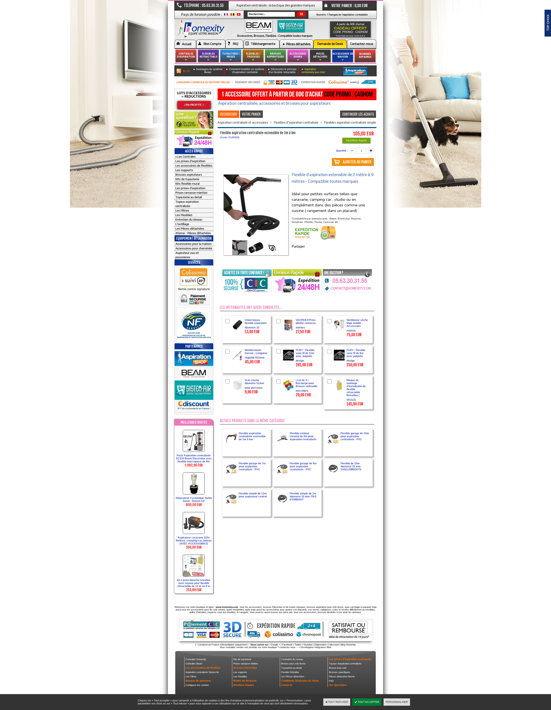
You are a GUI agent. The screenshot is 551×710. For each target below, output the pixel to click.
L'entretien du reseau (292, 659)
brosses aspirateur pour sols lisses (325, 607)
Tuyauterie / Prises (231, 55)
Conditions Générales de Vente (300, 680)
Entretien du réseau (188, 219)
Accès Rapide (194, 151)
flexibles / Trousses (253, 55)
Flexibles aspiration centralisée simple (350, 122)
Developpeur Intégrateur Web (315, 647)
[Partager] (305, 247)
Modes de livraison (244, 680)
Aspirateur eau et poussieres (187, 255)
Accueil (186, 43)
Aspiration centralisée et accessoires (243, 122)
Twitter (297, 644)
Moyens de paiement (198, 680)
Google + (275, 644)
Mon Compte (212, 43)
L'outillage (182, 224)
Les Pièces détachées (189, 228)
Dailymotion (320, 644)
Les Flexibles (183, 215)
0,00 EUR (361, 5)
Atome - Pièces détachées (193, 233)
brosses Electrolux (273, 607)
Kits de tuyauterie (187, 179)
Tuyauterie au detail (188, 197)
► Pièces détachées (296, 43)
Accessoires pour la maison (193, 243)
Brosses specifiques (339, 672)
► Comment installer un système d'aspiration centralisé (245, 71)
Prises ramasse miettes (191, 192)
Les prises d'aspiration (190, 161)
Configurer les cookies (197, 685)
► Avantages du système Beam (208, 71)
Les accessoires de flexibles (193, 165)
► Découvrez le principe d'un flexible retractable (282, 71)
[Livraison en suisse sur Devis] (238, 15)
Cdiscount (333, 644)
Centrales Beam (194, 663)
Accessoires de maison (343, 55)
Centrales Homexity (196, 659)
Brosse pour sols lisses (293, 663)
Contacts (286, 685)
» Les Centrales (185, 156)
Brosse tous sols (338, 668)
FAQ (235, 43)
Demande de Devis (330, 43)
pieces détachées (320, 55)
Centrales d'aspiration (186, 55)
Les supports (184, 170)
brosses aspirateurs (275, 55)
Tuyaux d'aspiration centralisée (345, 663)
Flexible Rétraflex (290, 672)
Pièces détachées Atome (342, 676)
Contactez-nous (361, 43)
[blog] (178, 71)
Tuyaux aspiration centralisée (187, 204)
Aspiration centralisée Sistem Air (202, 672)
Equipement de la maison (194, 238)
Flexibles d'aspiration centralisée (296, 122)
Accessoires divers (297, 55)
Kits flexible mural (187, 183)
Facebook (287, 644)
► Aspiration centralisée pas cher (313, 71)
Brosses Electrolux (245, 667)
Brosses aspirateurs (188, 174)
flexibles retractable (208, 55)
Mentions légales (243, 685)
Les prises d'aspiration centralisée (350, 659)
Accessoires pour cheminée (193, 248)
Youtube (307, 644)
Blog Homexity (348, 644)
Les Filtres (182, 210)
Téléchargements (263, 43)
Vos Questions (338, 685)
